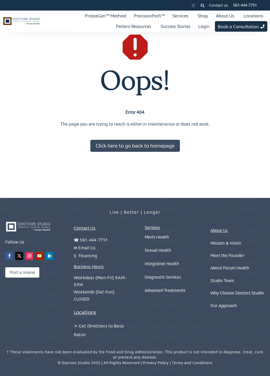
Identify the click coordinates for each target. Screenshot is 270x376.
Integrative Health (162, 263)
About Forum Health (229, 267)
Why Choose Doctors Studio (237, 293)
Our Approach (223, 305)
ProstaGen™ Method (105, 15)
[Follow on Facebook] (9, 256)
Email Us (86, 247)
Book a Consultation (238, 26)
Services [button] (180, 15)
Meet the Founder (227, 255)
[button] (202, 5)
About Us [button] (225, 15)
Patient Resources (133, 26)
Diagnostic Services (163, 277)
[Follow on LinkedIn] (49, 256)
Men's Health (157, 237)
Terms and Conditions (192, 362)
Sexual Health (158, 250)
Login (204, 26)
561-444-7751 (245, 5)
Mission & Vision (225, 243)
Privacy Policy (156, 362)
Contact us (218, 5)
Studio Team (222, 280)
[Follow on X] (19, 256)
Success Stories (175, 26)
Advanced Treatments (165, 290)
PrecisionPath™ (149, 15)
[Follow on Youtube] (39, 256)
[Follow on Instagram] (29, 256)
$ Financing (85, 255)
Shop (203, 15)
